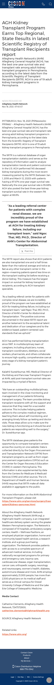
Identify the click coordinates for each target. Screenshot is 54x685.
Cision (31, 681)
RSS (28, 677)
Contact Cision (27, 653)
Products (26, 655)
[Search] (50, 4)
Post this (29, 251)
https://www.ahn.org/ (14, 634)
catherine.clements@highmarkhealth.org (25, 610)
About (26, 658)
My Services (26, 661)
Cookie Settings (38, 677)
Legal (12, 677)
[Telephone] (43, 4)
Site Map (21, 677)
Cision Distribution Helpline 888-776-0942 (27, 667)
